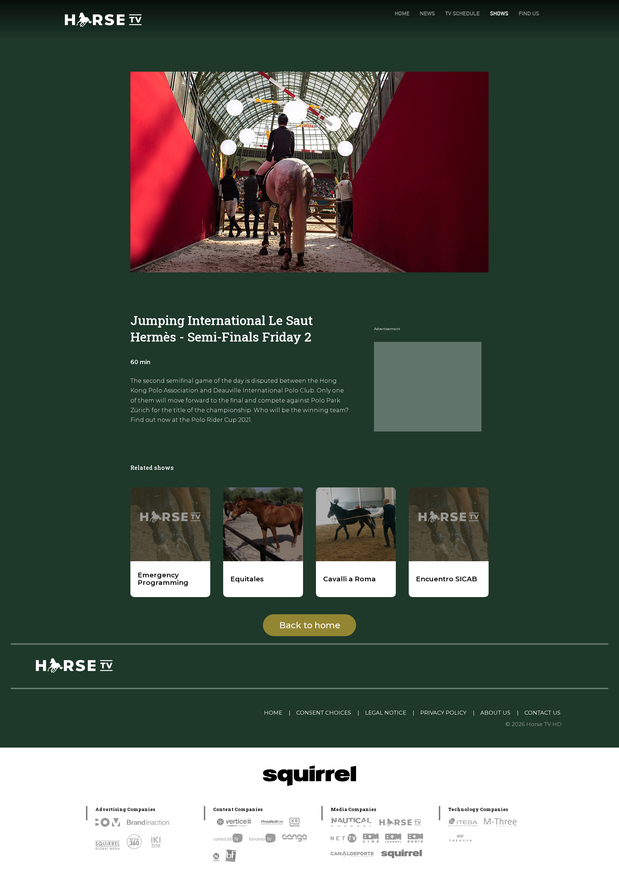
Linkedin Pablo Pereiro (221, 712)
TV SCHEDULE (462, 13)
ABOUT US (495, 712)
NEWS (427, 13)
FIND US (529, 13)
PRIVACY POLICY (443, 712)
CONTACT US (542, 712)
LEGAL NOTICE (385, 712)
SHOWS (499, 13)
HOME (402, 13)
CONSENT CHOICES (323, 712)
